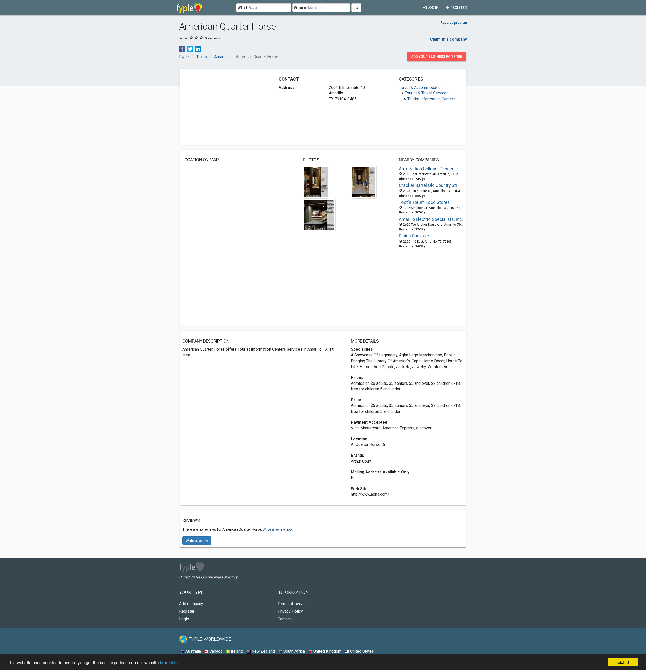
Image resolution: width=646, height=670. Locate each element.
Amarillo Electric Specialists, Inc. (431, 219)
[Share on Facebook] (182, 48)
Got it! (623, 662)
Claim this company (448, 39)
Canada (215, 651)
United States (361, 651)
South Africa (293, 651)
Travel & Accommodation (421, 87)
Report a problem (454, 22)
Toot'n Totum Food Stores (424, 202)
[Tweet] (190, 48)
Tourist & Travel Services (427, 93)
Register (458, 8)
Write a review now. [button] (278, 529)
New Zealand (263, 651)
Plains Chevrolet (415, 235)
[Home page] (189, 7)
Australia (192, 651)
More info (169, 662)
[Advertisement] (224, 106)
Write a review (197, 541)
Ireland (236, 651)
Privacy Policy (290, 611)
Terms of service (293, 603)
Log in (433, 8)
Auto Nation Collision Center (426, 168)
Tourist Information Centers (431, 99)
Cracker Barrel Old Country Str (428, 185)
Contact (284, 619)
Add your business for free (436, 57)
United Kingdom (326, 651)
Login (184, 619)
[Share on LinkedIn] (198, 48)
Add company (191, 603)
